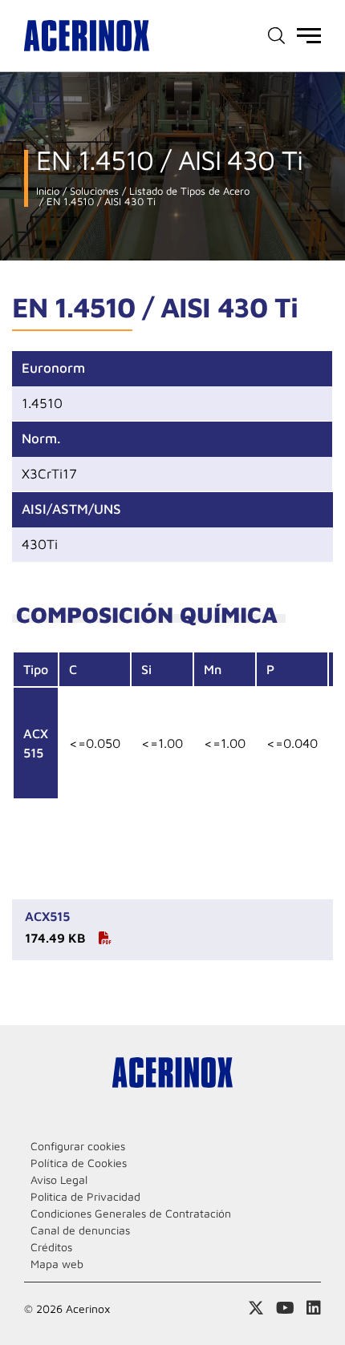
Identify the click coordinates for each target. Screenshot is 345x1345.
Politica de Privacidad (85, 1196)
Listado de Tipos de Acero (188, 191)
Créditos (51, 1247)
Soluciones (93, 191)
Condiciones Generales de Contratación (130, 1213)
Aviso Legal (58, 1179)
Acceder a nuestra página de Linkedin (313, 1308)
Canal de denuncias (80, 1230)
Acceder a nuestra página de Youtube (285, 1308)
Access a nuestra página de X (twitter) (256, 1308)
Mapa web (56, 1263)
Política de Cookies (78, 1162)
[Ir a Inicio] (86, 35)
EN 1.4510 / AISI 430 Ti (99, 201)
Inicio (47, 191)
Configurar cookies (77, 1146)
